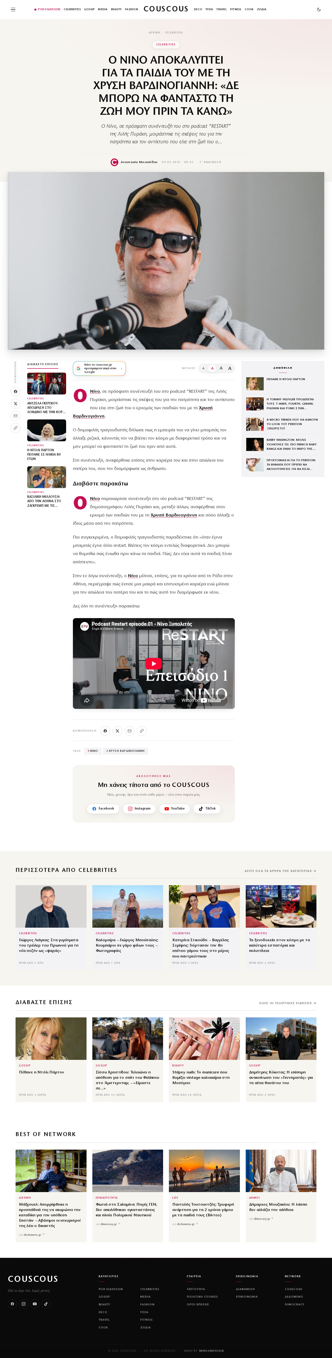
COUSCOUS (33, 1279)
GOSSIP (89, 9)
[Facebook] (15, 391)
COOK (249, 9)
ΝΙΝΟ (93, 751)
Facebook (106, 808)
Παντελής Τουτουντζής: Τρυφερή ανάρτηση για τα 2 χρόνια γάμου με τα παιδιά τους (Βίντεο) (203, 1210)
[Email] (15, 416)
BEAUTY (116, 9)
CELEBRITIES (72, 9)
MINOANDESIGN (211, 1351)
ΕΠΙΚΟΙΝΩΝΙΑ (247, 1296)
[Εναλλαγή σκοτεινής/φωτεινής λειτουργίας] (319, 9)
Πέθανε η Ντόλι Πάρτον (41, 1072)
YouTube (178, 808)
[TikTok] (46, 1304)
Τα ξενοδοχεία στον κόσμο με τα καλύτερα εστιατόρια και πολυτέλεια (279, 945)
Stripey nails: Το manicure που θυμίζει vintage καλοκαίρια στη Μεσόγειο (201, 1077)
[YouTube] (34, 1304)
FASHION (131, 9)
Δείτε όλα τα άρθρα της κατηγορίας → (280, 871)
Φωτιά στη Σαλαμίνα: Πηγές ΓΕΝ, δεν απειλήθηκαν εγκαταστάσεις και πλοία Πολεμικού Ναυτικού (126, 1210)
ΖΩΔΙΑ (262, 9)
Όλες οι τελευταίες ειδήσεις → (287, 1003)
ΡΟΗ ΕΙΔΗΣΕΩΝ (49, 9)
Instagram (142, 808)
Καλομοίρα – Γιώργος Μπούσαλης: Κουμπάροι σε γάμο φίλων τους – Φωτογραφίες (127, 945)
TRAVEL (221, 9)
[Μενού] (13, 9)
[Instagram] (23, 1304)
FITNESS (235, 9)
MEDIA (102, 9)
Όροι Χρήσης (198, 1304)
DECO (198, 9)
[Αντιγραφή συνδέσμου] (15, 428)
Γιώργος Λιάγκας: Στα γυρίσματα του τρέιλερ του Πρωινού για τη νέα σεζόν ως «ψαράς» (49, 945)
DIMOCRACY (294, 1304)
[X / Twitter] (15, 404)
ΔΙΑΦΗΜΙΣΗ (245, 1289)
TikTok (210, 808)
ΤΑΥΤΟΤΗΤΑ (196, 1289)
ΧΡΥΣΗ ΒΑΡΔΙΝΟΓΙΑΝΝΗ (125, 751)
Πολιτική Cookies (202, 1296)
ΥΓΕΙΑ (209, 9)
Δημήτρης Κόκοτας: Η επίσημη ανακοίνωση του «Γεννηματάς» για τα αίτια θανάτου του (281, 1077)
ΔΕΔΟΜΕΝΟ (294, 1296)
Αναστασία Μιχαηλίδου (139, 162)
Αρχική (154, 33)
